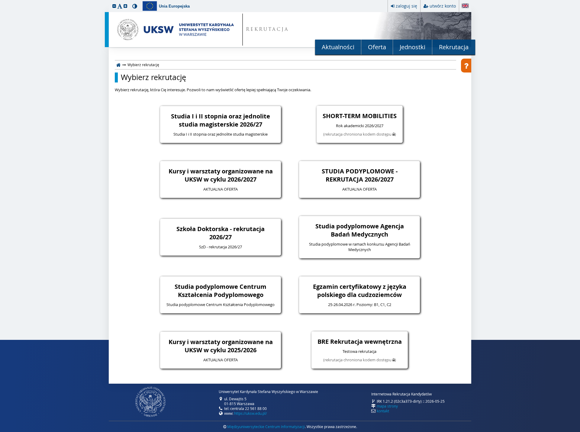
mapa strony (387, 406)
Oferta (377, 47)
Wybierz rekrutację (153, 77)
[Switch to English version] (465, 6)
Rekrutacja (454, 47)
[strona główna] (118, 64)
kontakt (383, 410)
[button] (114, 6)
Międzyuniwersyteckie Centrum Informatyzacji (266, 426)
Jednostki (412, 47)
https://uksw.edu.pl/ (250, 413)
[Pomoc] (466, 66)
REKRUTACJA (267, 29)
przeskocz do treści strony (1, 1)
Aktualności (338, 47)
